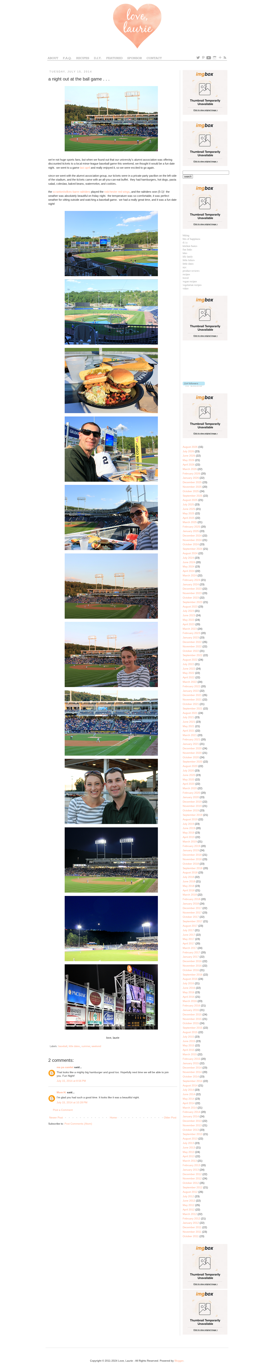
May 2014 (188, 1098)
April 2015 (189, 1049)
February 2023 (191, 633)
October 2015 (191, 1023)
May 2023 (188, 619)
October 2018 (191, 863)
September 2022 (192, 655)
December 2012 (192, 1174)
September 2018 (192, 868)
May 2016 (188, 992)
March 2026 (190, 469)
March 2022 (190, 681)
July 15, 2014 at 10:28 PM (72, 1102)
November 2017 (192, 912)
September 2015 (192, 1027)
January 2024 (191, 584)
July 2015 (188, 1036)
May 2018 (188, 885)
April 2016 (189, 996)
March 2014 (190, 1107)
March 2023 (190, 628)
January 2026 (191, 477)
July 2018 (188, 876)
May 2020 (188, 779)
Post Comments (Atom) (78, 1123)
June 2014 (189, 1094)
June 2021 (189, 721)
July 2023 (188, 610)
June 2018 (189, 881)
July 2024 (188, 557)
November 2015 (192, 1018)
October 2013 (191, 1129)
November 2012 (192, 1178)
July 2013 (188, 1143)
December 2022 (192, 641)
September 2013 (192, 1134)
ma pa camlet (65, 1067)
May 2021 (188, 726)
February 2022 (191, 686)
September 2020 (192, 761)
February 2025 (191, 526)
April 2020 (189, 783)
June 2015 (189, 1041)
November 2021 (192, 699)
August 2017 (190, 925)
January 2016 (191, 1009)
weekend (96, 1046)
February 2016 (191, 1005)
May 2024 (188, 566)
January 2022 (191, 690)
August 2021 (190, 712)
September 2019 (192, 814)
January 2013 (191, 1169)
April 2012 (189, 1209)
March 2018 (190, 894)
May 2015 (188, 1045)
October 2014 (191, 1076)
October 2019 (191, 810)
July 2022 (188, 664)
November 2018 (192, 859)
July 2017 (188, 930)
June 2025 (189, 508)
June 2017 (189, 934)
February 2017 (191, 952)
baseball (62, 1046)
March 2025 (190, 522)
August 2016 (190, 978)
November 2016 (192, 965)
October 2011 (191, 1236)
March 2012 (190, 1214)
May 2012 (188, 1205)
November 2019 (192, 805)
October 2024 (191, 544)
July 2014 (188, 1089)
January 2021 (191, 743)
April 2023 (189, 624)
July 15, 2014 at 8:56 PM (71, 1080)
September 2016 (192, 974)
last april (85, 167)
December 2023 (192, 588)
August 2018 (190, 872)
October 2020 (191, 757)
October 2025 (191, 491)
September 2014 (192, 1080)
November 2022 (192, 646)
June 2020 (189, 775)
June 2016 (189, 987)
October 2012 (191, 1182)
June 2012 (189, 1200)
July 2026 (188, 451)
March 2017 (190, 947)
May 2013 (188, 1151)
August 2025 (190, 499)
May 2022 (188, 672)
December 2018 (192, 854)
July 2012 (188, 1196)
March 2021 (190, 735)
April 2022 (189, 677)
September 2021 (192, 708)
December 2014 (192, 1067)
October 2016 (191, 970)
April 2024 (189, 570)
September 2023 (192, 602)
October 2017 (191, 916)
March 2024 (190, 575)
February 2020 (191, 792)
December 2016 (192, 961)
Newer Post (56, 1117)
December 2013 (192, 1120)
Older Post (170, 1117)
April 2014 (189, 1103)
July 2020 (188, 770)
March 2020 (190, 788)
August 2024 (190, 553)
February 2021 (191, 739)
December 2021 (192, 695)
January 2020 (191, 797)
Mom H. (61, 1092)
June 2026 (189, 455)
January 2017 (191, 956)
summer (85, 1046)
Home (113, 1117)
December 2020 (192, 748)
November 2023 (192, 593)
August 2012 (190, 1191)
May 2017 (188, 938)
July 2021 (188, 717)
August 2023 (190, 606)
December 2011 (192, 1227)
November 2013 (192, 1125)
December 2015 (192, 1014)
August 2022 (190, 659)
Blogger (178, 1360)
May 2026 (188, 460)
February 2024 (191, 579)
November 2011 (192, 1231)
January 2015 (191, 1063)
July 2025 (188, 504)
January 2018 (191, 903)
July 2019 (188, 823)
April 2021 (189, 730)
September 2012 (192, 1187)
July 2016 (188, 983)
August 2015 (190, 1032)
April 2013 (189, 1156)
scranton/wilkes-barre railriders (71, 191)
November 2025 (192, 486)
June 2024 (189, 562)
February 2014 (191, 1111)
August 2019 (190, 819)
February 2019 (191, 846)
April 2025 (189, 517)
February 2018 (191, 899)
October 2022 (191, 650)
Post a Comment (63, 1109)
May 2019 (188, 832)
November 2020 (192, 752)
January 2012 (191, 1222)
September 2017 (192, 921)
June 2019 (189, 828)
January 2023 (191, 637)
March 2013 (190, 1160)
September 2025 (192, 495)
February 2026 (191, 473)
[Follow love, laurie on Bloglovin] (194, 385)
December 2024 (192, 535)
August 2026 (190, 446)
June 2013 (189, 1147)
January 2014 (191, 1116)
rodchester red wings (117, 191)
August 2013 (190, 1138)
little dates (74, 1046)
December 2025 (192, 482)
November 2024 (192, 540)
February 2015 (191, 1058)
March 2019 (190, 841)
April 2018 (189, 890)
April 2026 (189, 464)
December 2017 (192, 908)
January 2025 (191, 531)
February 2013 (191, 1165)
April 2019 (189, 837)
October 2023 (191, 597)
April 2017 (189, 943)
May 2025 (188, 513)
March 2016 (190, 1001)
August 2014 (190, 1085)
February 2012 (191, 1218)
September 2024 (192, 548)
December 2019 (192, 801)
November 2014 (192, 1072)
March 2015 (190, 1054)
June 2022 (189, 668)
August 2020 (190, 766)
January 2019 (191, 850)
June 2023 (189, 615)
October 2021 (191, 704)
